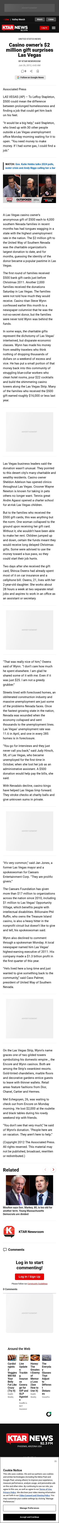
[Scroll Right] (53, 1169)
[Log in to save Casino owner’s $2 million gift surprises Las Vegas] (37, 71)
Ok (55, 1461)
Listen (51, 19)
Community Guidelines (38, 1284)
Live (7, 19)
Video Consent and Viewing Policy (34, 1495)
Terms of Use (45, 1489)
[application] (29, 188)
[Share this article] (31, 71)
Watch (39, 19)
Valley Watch (18, 19)
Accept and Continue (29, 1517)
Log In (44, 28)
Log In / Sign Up (29, 1276)
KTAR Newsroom (31, 1232)
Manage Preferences (29, 1508)
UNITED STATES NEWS (29, 39)
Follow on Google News (32, 77)
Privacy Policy (9, 1492)
